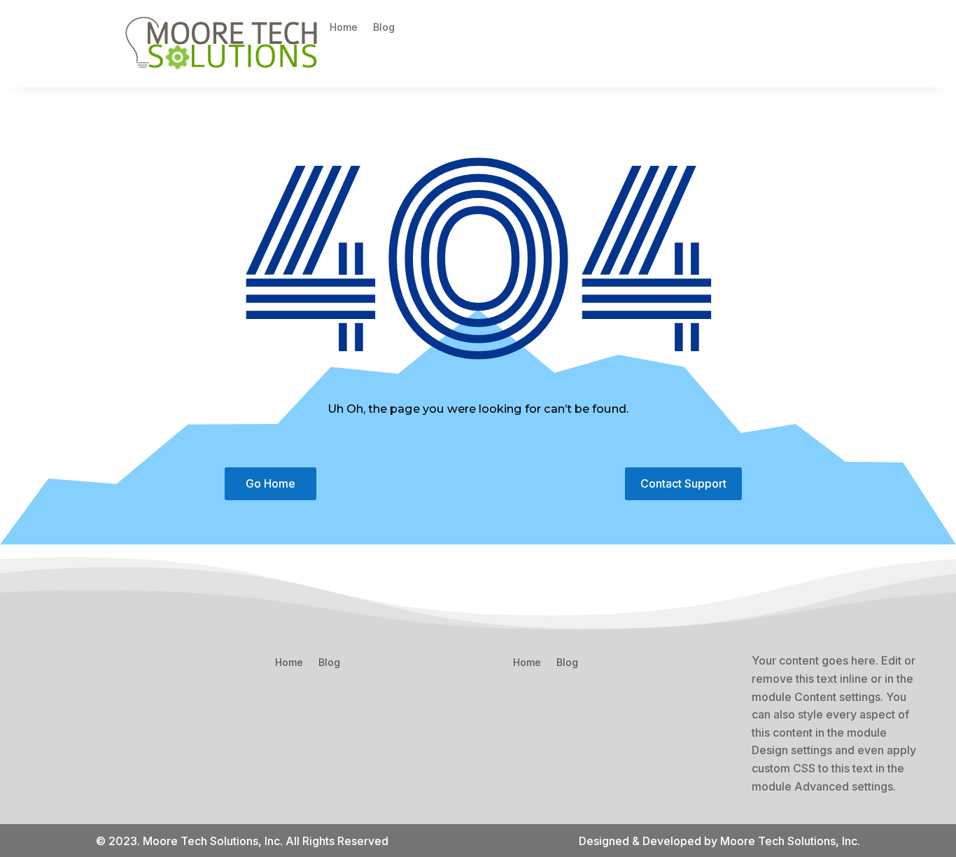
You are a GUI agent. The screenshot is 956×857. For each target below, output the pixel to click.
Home (344, 27)
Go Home (270, 483)
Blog (384, 27)
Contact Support (683, 483)
